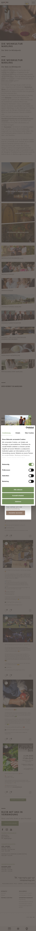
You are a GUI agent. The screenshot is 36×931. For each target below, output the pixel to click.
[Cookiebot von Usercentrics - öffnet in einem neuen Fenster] (26, 428)
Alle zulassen (18, 489)
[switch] (31, 470)
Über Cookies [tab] (29, 433)
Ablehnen (18, 501)
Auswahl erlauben (18, 495)
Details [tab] (18, 433)
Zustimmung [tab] (6, 433)
